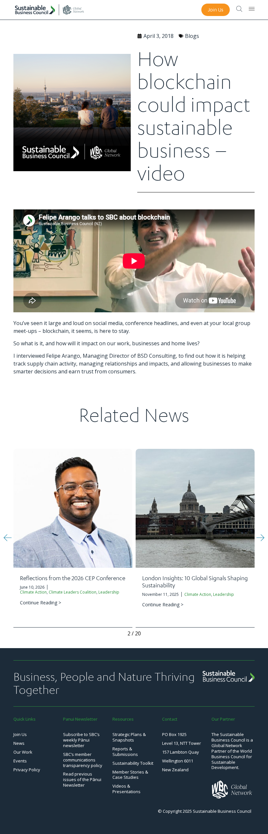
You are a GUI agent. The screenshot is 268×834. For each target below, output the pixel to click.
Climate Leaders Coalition (72, 592)
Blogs (192, 36)
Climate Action (33, 592)
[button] (8, 537)
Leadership (108, 592)
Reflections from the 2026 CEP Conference (72, 577)
